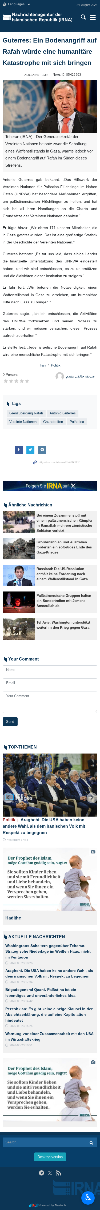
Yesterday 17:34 (17, 839)
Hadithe (13, 918)
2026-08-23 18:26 (21, 963)
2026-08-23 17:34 (21, 982)
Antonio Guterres (63, 413)
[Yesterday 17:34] (50, 785)
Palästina (77, 422)
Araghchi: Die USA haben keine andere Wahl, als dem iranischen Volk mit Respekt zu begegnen (44, 826)
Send (10, 722)
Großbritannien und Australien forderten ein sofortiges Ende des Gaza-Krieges (64, 547)
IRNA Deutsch (43, 17)
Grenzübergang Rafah (26, 413)
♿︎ (88, 1197)
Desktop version (50, 1157)
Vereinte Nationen (23, 422)
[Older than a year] (19, 522)
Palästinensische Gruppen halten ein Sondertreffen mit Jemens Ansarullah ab (64, 601)
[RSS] (58, 1173)
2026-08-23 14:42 (21, 1001)
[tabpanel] (50, 886)
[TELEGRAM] (41, 1173)
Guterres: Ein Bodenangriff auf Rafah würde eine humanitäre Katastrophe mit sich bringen (50, 51)
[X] (50, 1173)
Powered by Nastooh (52, 1205)
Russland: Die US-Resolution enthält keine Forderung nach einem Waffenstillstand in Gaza (62, 574)
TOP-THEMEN (22, 747)
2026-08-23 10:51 (21, 1045)
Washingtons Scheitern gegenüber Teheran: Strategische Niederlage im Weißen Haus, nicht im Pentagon (48, 951)
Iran (43, 365)
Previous (8, 797)
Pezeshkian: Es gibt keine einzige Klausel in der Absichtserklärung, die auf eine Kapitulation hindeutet (49, 1014)
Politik (56, 365)
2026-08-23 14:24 (21, 1026)
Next (92, 797)
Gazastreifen (53, 422)
